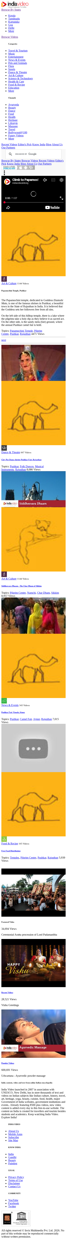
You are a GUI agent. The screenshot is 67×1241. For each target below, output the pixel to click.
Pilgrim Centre (18, 592)
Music (11, 53)
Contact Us (14, 1186)
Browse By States (11, 9)
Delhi (11, 27)
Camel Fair (26, 719)
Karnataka (13, 21)
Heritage (13, 120)
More (11, 31)
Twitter (12, 1206)
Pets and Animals (17, 63)
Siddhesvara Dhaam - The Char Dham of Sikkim (21, 586)
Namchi (31, 592)
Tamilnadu (14, 18)
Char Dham (43, 592)
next (3, 340)
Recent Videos (9, 144)
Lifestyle (13, 123)
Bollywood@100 (17, 132)
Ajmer (36, 719)
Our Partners (8, 147)
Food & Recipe (16, 84)
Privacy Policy (16, 1177)
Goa (10, 24)
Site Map (13, 1140)
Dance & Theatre (17, 72)
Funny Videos (16, 135)
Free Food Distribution (10, 851)
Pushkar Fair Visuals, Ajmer (13, 712)
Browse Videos (9, 36)
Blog (48, 144)
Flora (11, 66)
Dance (11, 110)
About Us (57, 144)
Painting (12, 1163)
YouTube (13, 1200)
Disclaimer (14, 1183)
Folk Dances (27, 466)
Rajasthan (25, 333)
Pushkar (14, 333)
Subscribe (13, 1137)
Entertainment (15, 56)
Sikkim (55, 592)
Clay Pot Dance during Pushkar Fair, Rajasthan (21, 460)
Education (13, 87)
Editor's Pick (25, 144)
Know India (38, 144)
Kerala (11, 15)
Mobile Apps (15, 1134)
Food (11, 113)
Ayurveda (13, 104)
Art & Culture (15, 75)
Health (11, 117)
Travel (11, 129)
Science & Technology (20, 78)
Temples (14, 857)
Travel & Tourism (17, 50)
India (11, 1154)
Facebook (13, 1203)
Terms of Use (15, 1180)
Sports (11, 69)
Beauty (12, 107)
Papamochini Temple (21, 330)
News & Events (16, 59)
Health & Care (16, 81)
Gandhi (12, 1157)
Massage (13, 126)
